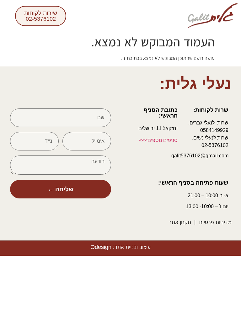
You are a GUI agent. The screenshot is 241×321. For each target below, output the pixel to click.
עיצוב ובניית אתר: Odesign (120, 247)
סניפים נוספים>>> (158, 140)
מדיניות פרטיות (215, 222)
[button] (176, 16)
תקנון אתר (180, 222)
